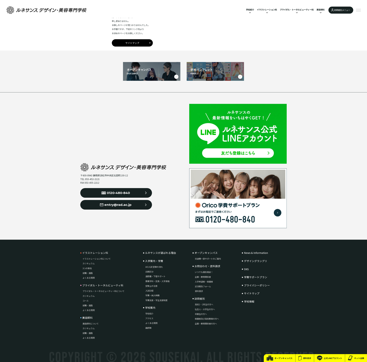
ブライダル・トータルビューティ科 (102, 285)
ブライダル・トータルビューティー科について (103, 291)
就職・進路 (88, 273)
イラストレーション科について (97, 258)
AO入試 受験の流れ (154, 267)
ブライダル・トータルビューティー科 (297, 9)
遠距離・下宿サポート (155, 276)
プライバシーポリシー (257, 285)
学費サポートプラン (255, 277)
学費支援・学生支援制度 (156, 300)
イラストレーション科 (267, 9)
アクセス (149, 318)
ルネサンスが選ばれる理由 (160, 253)
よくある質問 (89, 277)
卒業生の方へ (201, 314)
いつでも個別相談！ (204, 272)
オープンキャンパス (283, 358)
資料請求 (307, 358)
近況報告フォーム (203, 286)
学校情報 (249, 301)
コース (85, 300)
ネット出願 (359, 358)
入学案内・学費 (154, 261)
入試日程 (149, 290)
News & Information (256, 253)
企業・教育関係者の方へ (206, 323)
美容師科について (91, 323)
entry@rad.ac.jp (117, 205)
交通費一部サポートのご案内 (208, 258)
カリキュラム (89, 263)
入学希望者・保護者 (204, 281)
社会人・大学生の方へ (205, 309)
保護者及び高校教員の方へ (207, 318)
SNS (246, 269)
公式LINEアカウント (333, 358)
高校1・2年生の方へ (204, 304)
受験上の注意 (151, 286)
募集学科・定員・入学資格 (157, 281)
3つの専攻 (87, 268)
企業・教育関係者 (203, 277)
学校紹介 (250, 9)
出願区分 (149, 271)
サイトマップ (132, 43)
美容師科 (321, 9)
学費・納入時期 (152, 295)
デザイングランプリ (255, 261)
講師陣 (148, 328)
